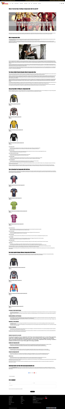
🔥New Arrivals (25, 3)
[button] (60, 3)
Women (12, 3)
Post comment (32, 391)
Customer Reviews (35, 3)
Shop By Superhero (16, 3)
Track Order (22, 403)
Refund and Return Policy (11, 402)
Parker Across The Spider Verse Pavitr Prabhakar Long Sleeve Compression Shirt (18, 293)
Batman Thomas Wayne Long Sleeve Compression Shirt (15, 280)
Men (10, 3)
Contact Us (10, 404)
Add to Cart (10, 105)
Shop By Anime (21, 3)
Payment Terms (10, 401)
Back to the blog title (12, 376)
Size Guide (10, 403)
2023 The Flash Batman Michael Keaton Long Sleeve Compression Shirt (17, 267)
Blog (31, 3)
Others (29, 3)
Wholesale (22, 401)
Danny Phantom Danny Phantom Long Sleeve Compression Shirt (16, 142)
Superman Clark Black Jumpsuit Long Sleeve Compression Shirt (16, 306)
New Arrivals (39, 3)
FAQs (21, 402)
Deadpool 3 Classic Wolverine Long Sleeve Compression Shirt (16, 129)
